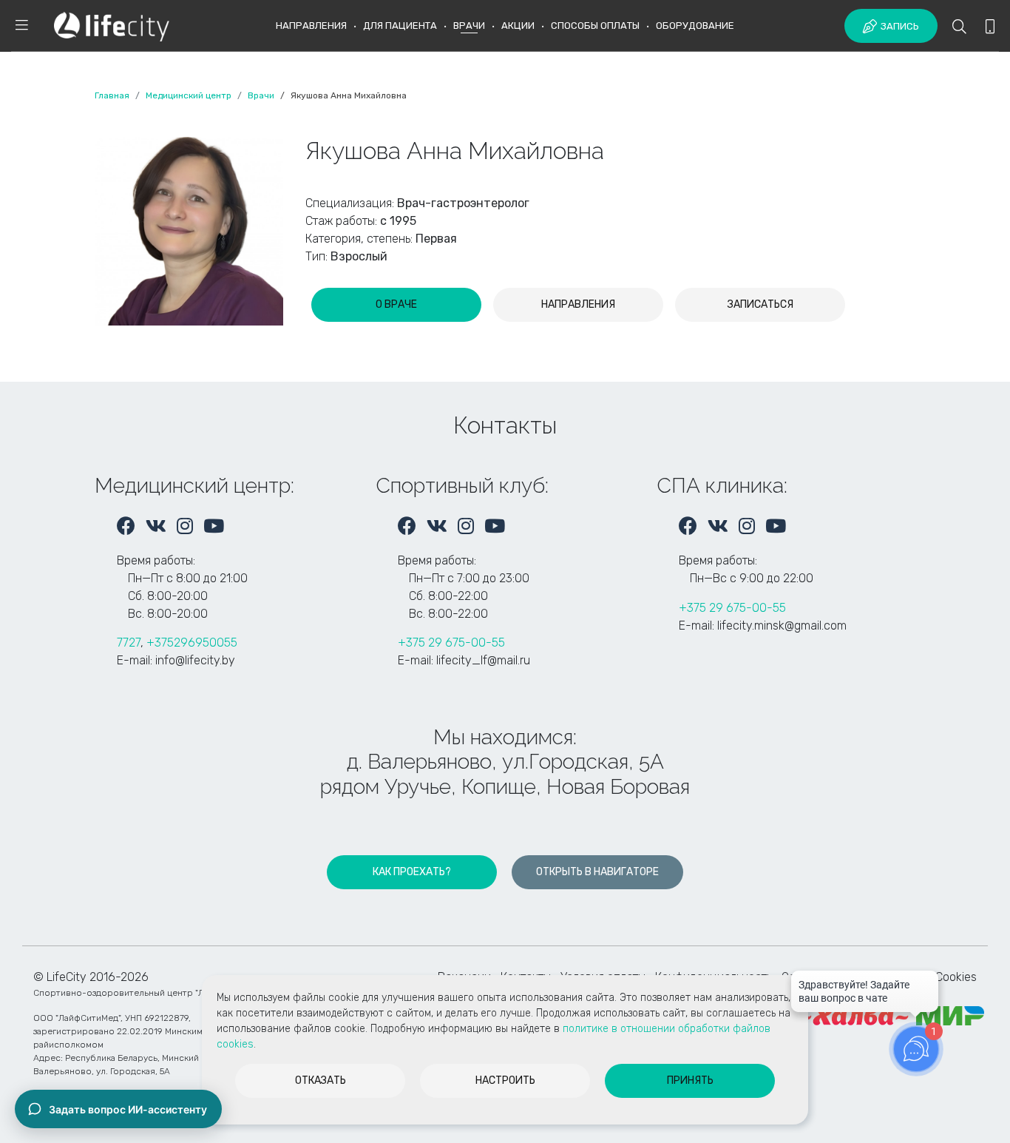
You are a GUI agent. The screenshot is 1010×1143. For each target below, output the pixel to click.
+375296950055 (191, 642)
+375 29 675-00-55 (451, 642)
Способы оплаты (595, 25)
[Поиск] (959, 27)
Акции (518, 25)
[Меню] (22, 26)
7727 (128, 642)
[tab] (396, 305)
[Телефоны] (990, 27)
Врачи (469, 25)
